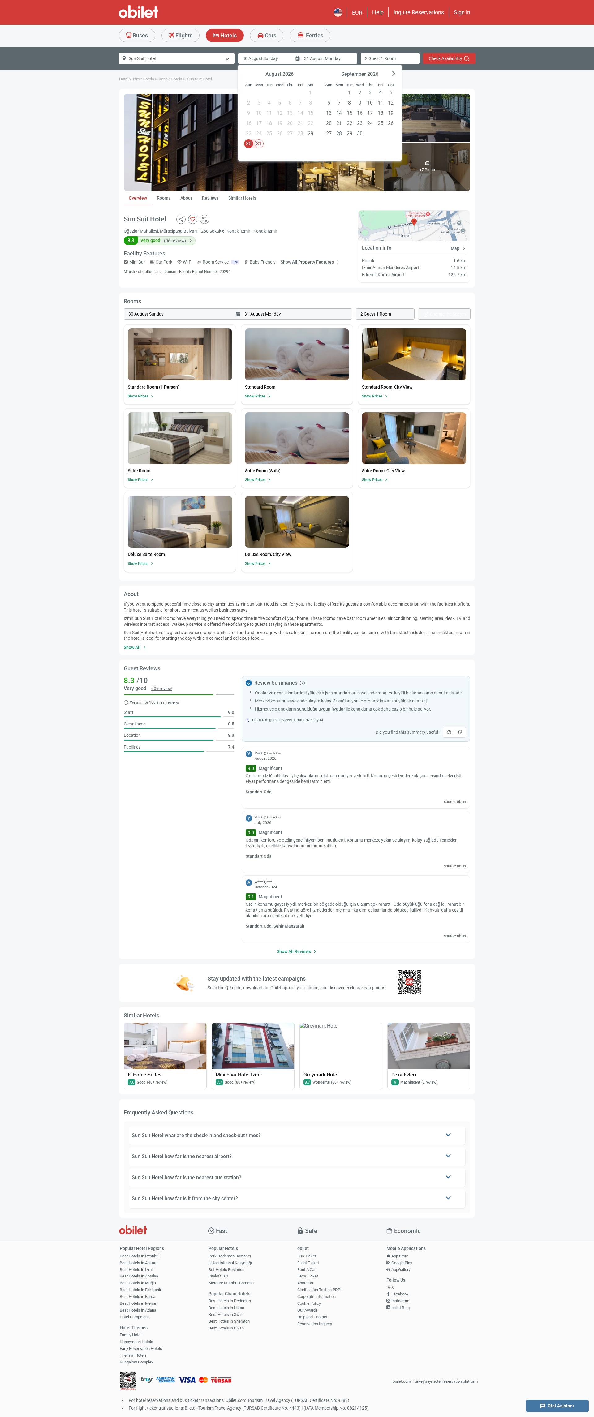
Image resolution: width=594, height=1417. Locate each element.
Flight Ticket (308, 1262)
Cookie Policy (309, 1303)
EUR (357, 12)
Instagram (399, 1301)
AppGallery (400, 1269)
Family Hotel (130, 1335)
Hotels (228, 35)
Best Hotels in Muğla (138, 1283)
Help (378, 12)
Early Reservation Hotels (141, 1348)
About (186, 197)
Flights (183, 35)
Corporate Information (316, 1296)
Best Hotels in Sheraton (229, 1321)
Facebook (399, 1294)
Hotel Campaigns (135, 1317)
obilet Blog (400, 1307)
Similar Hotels (242, 197)
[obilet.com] (153, 17)
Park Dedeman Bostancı (230, 1256)
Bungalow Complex (136, 1362)
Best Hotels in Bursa (137, 1296)
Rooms (163, 197)
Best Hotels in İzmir (137, 1269)
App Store (399, 1256)
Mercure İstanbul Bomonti (231, 1283)
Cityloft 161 (218, 1276)
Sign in (462, 12)
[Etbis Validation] (128, 1381)
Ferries (314, 35)
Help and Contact (312, 1317)
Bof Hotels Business (226, 1269)
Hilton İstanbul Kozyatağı (230, 1262)
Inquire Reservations (419, 12)
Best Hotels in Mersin (138, 1303)
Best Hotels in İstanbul (139, 1256)
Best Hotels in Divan (226, 1328)
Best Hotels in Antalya (139, 1276)
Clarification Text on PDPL (319, 1289)
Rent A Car (306, 1269)
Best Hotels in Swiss (227, 1314)
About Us (305, 1283)
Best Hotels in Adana (138, 1310)
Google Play (401, 1262)
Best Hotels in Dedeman (230, 1301)
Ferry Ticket (307, 1276)
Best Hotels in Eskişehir (140, 1289)
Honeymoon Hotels (136, 1341)
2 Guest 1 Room (380, 58)
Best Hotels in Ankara (138, 1262)
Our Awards (307, 1310)
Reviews (210, 197)
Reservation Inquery (314, 1323)
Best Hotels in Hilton (226, 1307)
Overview (138, 197)
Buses (139, 35)
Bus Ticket (306, 1256)
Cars (270, 35)
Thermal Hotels (133, 1355)
